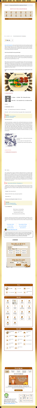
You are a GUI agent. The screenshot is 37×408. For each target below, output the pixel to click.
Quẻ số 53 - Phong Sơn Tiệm (11, 203)
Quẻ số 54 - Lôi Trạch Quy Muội (11, 204)
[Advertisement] (18, 28)
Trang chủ (4, 0)
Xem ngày (29, 0)
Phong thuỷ (18, 0)
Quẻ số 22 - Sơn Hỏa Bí (10, 117)
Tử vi (14, 0)
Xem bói (24, 0)
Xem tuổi (10, 0)
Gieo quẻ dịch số (23, 227)
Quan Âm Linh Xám (10, 227)
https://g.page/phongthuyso (10, 403)
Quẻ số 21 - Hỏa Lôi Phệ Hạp (11, 116)
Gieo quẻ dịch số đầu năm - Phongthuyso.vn (15, 183)
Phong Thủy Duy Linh (12, 229)
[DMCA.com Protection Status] (6, 395)
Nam (23, 262)
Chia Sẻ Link (16, 239)
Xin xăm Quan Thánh (10, 224)
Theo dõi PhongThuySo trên (17, 36)
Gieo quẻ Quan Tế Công (23, 224)
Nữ (26, 262)
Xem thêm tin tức (18, 390)
